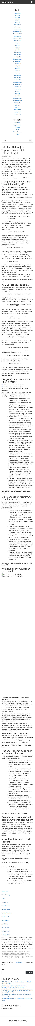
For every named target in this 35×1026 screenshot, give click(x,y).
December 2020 (17, 98)
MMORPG (27, 956)
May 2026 (17, 20)
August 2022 (17, 89)
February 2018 (17, 112)
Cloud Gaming (27, 951)
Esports (12, 953)
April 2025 (17, 50)
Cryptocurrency (17, 125)
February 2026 (17, 27)
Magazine (8, 1022)
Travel (17, 134)
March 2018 (17, 109)
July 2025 (17, 43)
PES (23, 957)
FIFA (16, 953)
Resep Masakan (6, 920)
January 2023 (17, 80)
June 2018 (17, 105)
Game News (5, 891)
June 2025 (17, 45)
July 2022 (17, 91)
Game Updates (26, 954)
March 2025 (17, 52)
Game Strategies (19, 954)
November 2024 (17, 61)
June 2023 (17, 68)
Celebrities (17, 122)
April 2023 (17, 73)
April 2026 (17, 22)
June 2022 (17, 93)
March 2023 (17, 75)
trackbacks (19, 962)
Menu (5, 140)
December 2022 (17, 82)
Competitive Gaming (6, 953)
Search (3, 969)
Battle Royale (20, 951)
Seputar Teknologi (6, 913)
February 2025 (17, 54)
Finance (17, 127)
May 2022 (17, 96)
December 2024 (17, 59)
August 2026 (17, 13)
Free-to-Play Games (21, 953)
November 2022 (17, 84)
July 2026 (17, 15)
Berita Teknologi (6, 909)
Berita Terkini (5, 902)
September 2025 (17, 38)
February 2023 (17, 77)
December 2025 (17, 31)
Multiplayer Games (10, 957)
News (17, 129)
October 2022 (17, 86)
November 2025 (17, 34)
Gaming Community (6, 956)
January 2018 (17, 114)
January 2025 (17, 57)
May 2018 (17, 107)
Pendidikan (5, 924)
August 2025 (17, 40)
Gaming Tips (22, 956)
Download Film (6, 935)
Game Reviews (11, 954)
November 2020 (17, 100)
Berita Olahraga (6, 895)
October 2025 (17, 36)
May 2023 (17, 70)
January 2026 (17, 29)
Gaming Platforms (15, 956)
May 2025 (17, 47)
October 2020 (17, 103)
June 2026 (17, 18)
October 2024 (17, 63)
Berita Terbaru (6, 906)
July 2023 (17, 66)
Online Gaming (18, 957)
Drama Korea (5, 916)
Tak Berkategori (17, 132)
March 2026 (17, 24)
